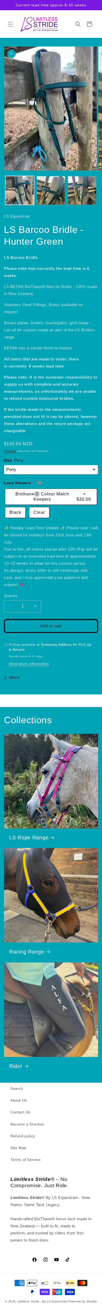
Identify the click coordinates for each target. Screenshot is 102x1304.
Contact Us (20, 1112)
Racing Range (26, 952)
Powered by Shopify (82, 1301)
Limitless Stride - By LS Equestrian (42, 1301)
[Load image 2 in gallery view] (51, 190)
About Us (18, 1100)
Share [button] (14, 677)
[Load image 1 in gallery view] (19, 190)
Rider (15, 1066)
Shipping (10, 450)
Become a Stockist (27, 1124)
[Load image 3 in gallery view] (82, 190)
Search (16, 1088)
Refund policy (22, 1136)
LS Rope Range (28, 837)
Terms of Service (25, 1160)
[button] (10, 24)
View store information (29, 664)
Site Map (18, 1148)
